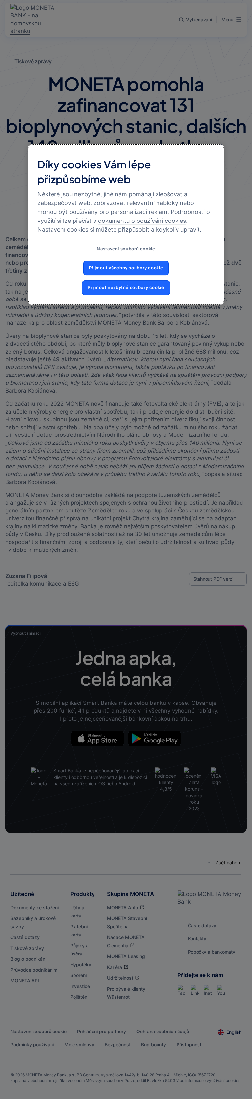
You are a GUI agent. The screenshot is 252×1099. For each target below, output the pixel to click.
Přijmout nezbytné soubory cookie (126, 287)
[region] (126, 224)
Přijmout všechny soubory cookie (126, 267)
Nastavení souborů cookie (126, 248)
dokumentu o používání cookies (142, 220)
